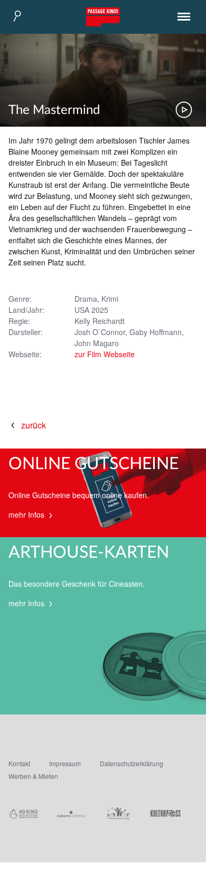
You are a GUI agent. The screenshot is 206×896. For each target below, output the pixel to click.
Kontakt (19, 763)
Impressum (65, 763)
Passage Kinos (103, 17)
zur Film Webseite (104, 354)
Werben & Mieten (33, 775)
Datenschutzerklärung (131, 763)
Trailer (183, 109)
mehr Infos (27, 514)
